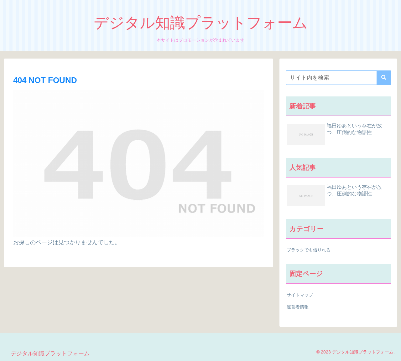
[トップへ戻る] (391, 351)
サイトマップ (300, 294)
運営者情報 (298, 306)
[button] (384, 77)
